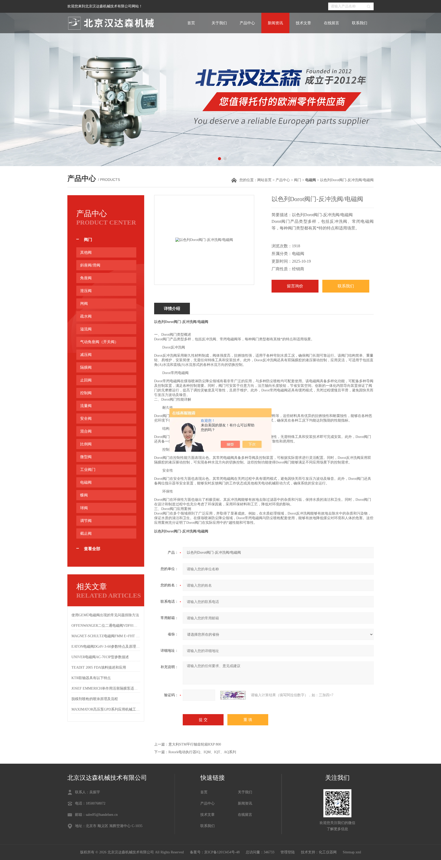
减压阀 (86, 355)
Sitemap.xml (352, 852)
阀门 (297, 180)
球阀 (84, 508)
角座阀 (86, 278)
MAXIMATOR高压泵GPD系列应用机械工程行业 (105, 709)
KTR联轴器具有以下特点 (91, 678)
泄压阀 (86, 291)
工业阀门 (87, 470)
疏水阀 (86, 316)
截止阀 (86, 533)
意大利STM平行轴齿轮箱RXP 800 (194, 744)
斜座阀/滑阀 (90, 265)
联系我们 (359, 23)
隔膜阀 (86, 367)
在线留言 (331, 23)
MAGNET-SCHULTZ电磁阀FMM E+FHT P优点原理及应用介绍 (105, 636)
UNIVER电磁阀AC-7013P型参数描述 (100, 657)
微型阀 (86, 457)
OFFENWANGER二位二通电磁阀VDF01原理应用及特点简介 (105, 625)
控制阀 (86, 393)
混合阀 (86, 431)
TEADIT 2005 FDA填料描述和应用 (98, 667)
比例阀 (86, 444)
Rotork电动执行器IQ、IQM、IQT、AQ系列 (202, 752)
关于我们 (219, 23)
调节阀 (86, 521)
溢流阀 (86, 329)
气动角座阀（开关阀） (99, 342)
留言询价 (295, 286)
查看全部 (92, 549)
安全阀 (86, 418)
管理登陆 (287, 852)
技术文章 (303, 23)
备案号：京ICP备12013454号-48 (215, 852)
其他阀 (86, 252)
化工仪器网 (328, 852)
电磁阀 (86, 482)
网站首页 (264, 180)
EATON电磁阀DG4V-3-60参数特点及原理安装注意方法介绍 (105, 646)
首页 (191, 23)
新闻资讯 (275, 23)
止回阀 (86, 380)
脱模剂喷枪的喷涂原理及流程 (94, 699)
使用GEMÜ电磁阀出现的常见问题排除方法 (105, 615)
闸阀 (84, 303)
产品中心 (247, 23)
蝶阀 (84, 495)
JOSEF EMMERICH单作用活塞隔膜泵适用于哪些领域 (105, 688)
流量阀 (86, 406)
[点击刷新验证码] (233, 695)
